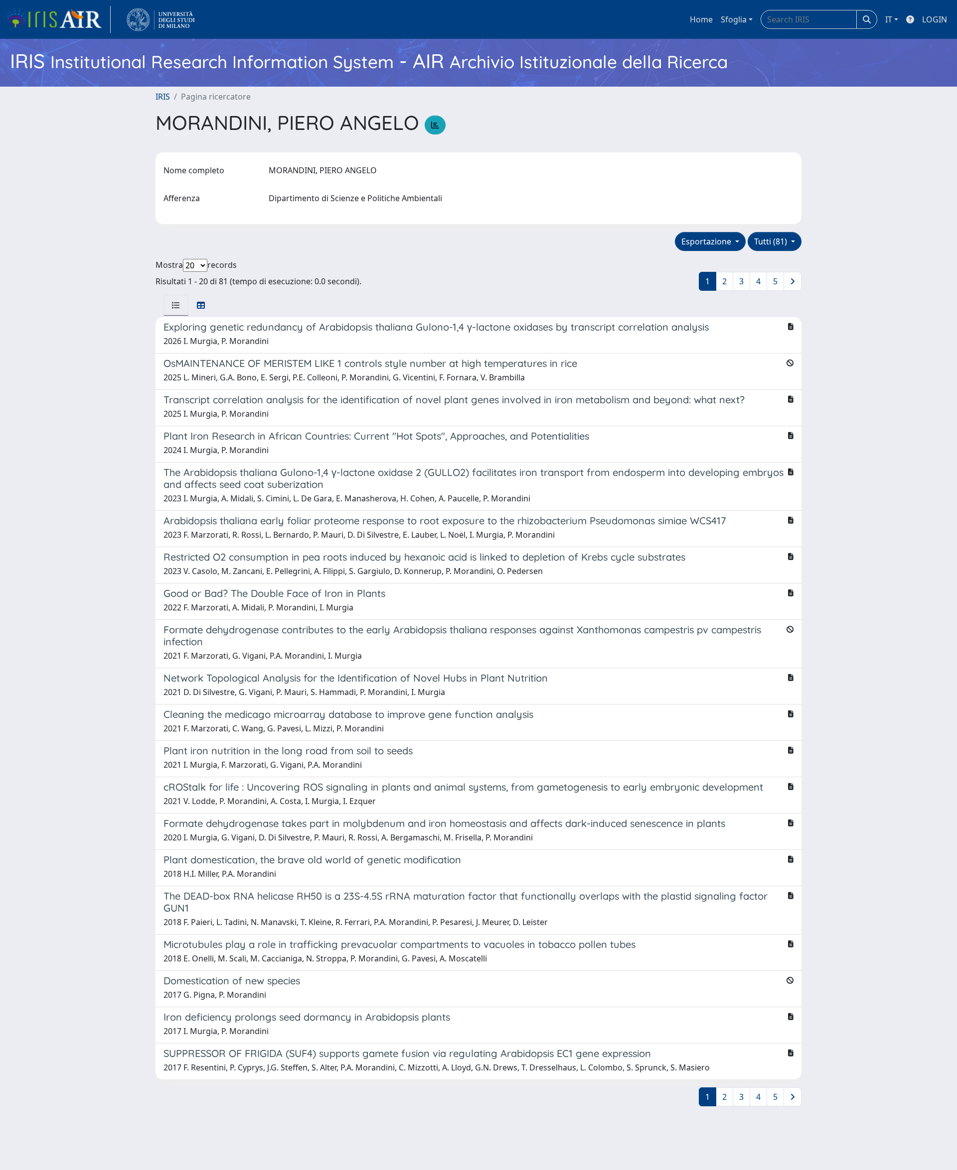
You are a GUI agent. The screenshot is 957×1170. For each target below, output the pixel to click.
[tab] (175, 305)
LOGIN (934, 19)
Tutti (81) (771, 241)
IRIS (163, 96)
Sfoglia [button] (734, 19)
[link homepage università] (161, 19)
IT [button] (888, 19)
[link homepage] (58, 19)
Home (701, 19)
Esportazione (707, 241)
